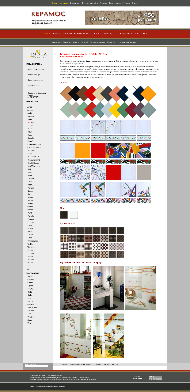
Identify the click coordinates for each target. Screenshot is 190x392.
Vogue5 (30, 260)
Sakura (30, 235)
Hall (29, 169)
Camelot (30, 138)
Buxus (30, 276)
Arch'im (30, 123)
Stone (29, 238)
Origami (30, 304)
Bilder (29, 129)
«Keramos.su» (36, 375)
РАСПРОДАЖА (32, 273)
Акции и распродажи (97, 42)
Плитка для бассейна (90, 3)
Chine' (30, 141)
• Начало (64, 364)
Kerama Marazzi (82, 34)
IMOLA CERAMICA (34, 64)
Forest (30, 154)
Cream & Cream (34, 147)
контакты (137, 376)
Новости (76, 42)
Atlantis (30, 126)
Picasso (30, 222)
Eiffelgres (118, 34)
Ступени (135, 3)
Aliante (30, 110)
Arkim (55, 34)
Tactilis (30, 244)
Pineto (30, 228)
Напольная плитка (35, 80)
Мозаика (127, 3)
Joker (29, 175)
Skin (29, 314)
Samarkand (32, 308)
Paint (29, 213)
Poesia (138, 34)
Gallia (29, 292)
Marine (30, 301)
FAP (145, 34)
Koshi (29, 182)
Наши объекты (112, 42)
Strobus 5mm (32, 241)
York (29, 266)
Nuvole (30, 204)
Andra (29, 113)
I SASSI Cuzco (33, 163)
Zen (29, 269)
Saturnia (30, 311)
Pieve (29, 225)
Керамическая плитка (60, 3)
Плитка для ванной (35, 69)
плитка (32, 386)
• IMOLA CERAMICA (94, 364)
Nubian (30, 200)
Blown (30, 132)
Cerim (96, 34)
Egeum (30, 286)
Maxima (30, 188)
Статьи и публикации (128, 42)
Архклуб (84, 42)
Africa (29, 107)
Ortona (30, 210)
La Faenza (106, 34)
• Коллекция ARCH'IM (110, 364)
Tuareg (30, 250)
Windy (30, 263)
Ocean (30, 207)
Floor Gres (66, 34)
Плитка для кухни (34, 75)
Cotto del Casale (34, 144)
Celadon (30, 279)
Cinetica (30, 283)
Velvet (29, 317)
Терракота (103, 3)
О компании (56, 42)
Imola (47, 34)
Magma (30, 185)
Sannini (129, 34)
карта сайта (137, 378)
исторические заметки (44, 386)
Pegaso (30, 219)
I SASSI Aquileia (34, 157)
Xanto (29, 320)
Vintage (30, 253)
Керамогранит (75, 3)
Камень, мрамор (115, 3)
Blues (29, 135)
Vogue (30, 256)
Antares (30, 116)
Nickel (30, 194)
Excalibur (31, 151)
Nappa (30, 191)
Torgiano (31, 247)
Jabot (29, 172)
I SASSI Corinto (33, 160)
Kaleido (30, 179)
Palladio (30, 216)
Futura (30, 289)
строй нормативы (59, 386)
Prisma (30, 232)
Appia (29, 119)
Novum (30, 197)
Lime (29, 298)
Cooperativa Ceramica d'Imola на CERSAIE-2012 (36, 95)
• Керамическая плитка (77, 364)
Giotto (29, 295)
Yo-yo (29, 323)
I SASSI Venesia (34, 166)
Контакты (67, 42)
